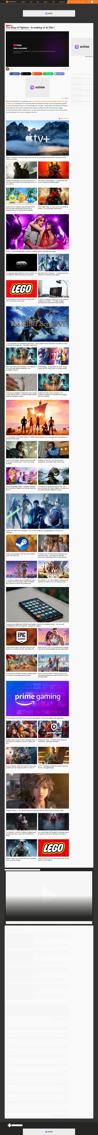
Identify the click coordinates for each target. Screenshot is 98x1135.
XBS (75, 1)
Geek (38, 1)
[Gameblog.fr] (10, 2)
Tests (53, 1)
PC (69, 1)
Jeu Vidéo (23, 1)
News (11, 25)
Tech (31, 1)
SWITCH (78, 1)
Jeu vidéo (8, 25)
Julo (13, 69)
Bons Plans (62, 1)
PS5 (72, 1)
